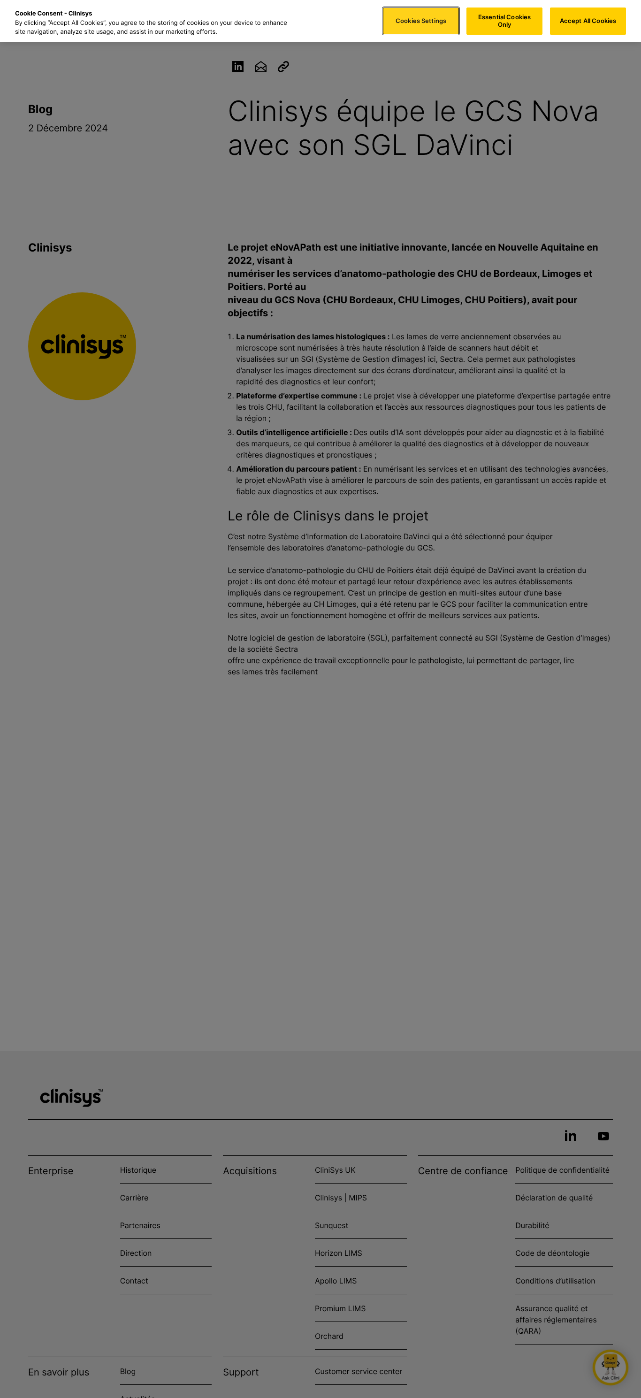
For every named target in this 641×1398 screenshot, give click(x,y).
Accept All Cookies (588, 20)
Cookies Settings (421, 20)
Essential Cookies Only (504, 20)
